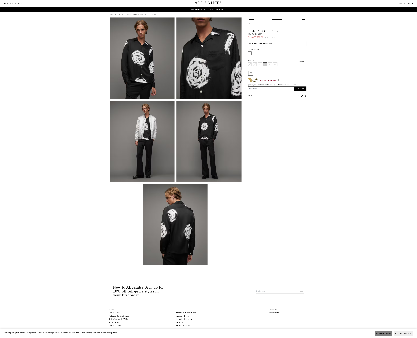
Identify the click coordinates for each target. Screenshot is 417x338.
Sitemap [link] (180, 322)
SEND (301, 291)
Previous (251, 19)
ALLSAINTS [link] (208, 3)
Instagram (274, 312)
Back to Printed (277, 19)
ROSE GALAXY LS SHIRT (264, 31)
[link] (7, 3)
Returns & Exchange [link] (119, 316)
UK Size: (251, 61)
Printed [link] (136, 14)
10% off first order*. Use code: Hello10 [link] (208, 9)
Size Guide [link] (302, 61)
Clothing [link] (122, 14)
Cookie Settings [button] (184, 319)
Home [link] (111, 14)
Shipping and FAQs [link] (118, 319)
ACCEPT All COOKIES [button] (383, 333)
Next (303, 19)
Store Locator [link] (183, 325)
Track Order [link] (115, 325)
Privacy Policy (183, 316)
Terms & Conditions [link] (186, 312)
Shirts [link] (129, 14)
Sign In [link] (402, 3)
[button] (403, 333)
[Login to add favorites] (250, 73)
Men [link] (116, 14)
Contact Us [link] (114, 312)
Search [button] (20, 3)
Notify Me (300, 88)
